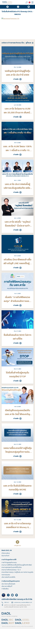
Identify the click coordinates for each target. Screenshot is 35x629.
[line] (29, 7)
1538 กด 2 (6, 602)
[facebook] (18, 7)
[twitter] (7, 7)
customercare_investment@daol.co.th (23, 602)
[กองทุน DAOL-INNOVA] (17, 18)
